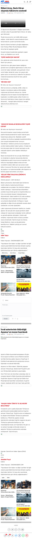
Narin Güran (13, 253)
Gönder (6, 318)
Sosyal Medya (21, 253)
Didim (8, 477)
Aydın (3, 477)
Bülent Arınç (5, 253)
